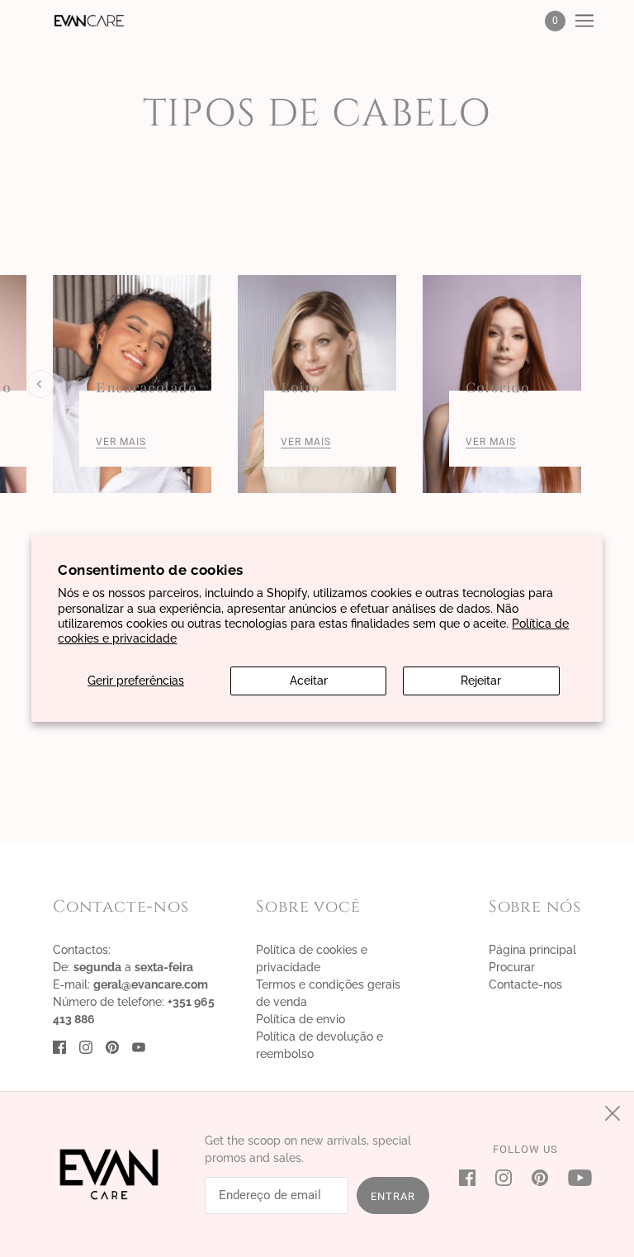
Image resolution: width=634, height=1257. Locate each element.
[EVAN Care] (89, 20)
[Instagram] (503, 1177)
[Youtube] (575, 1177)
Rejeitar (481, 680)
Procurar (512, 967)
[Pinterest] (540, 1177)
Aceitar (309, 680)
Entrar (393, 1196)
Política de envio (300, 1019)
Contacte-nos (525, 984)
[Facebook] (472, 1177)
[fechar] (612, 1113)
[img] (59, 1047)
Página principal (532, 949)
